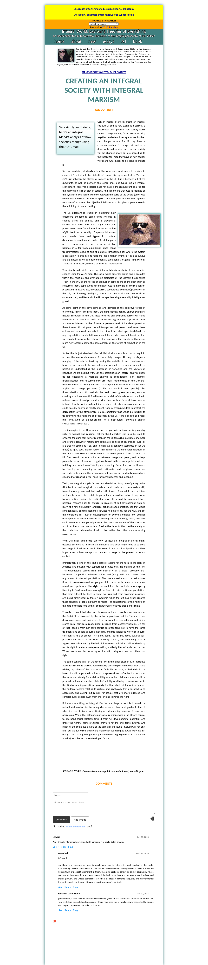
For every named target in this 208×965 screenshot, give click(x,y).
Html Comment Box (75, 827)
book (137, 41)
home (59, 41)
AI (123, 41)
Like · (56, 846)
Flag (70, 846)
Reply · (63, 846)
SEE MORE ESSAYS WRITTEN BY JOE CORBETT (104, 72)
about (76, 41)
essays (108, 41)
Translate (113, 27)
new (92, 41)
